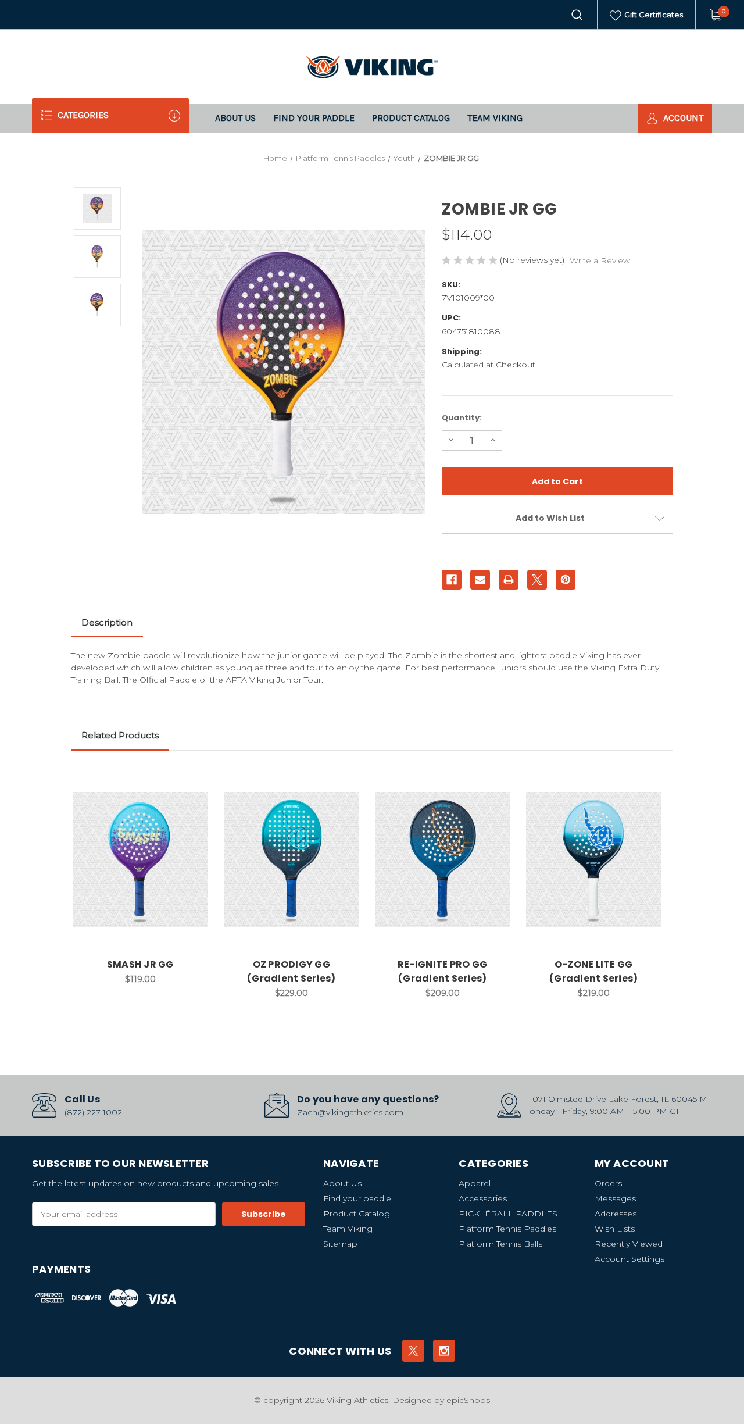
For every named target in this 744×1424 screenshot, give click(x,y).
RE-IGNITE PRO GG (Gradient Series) (442, 971)
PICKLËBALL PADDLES (508, 1213)
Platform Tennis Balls (500, 1244)
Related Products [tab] (120, 735)
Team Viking (495, 117)
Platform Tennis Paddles (507, 1228)
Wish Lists (615, 1228)
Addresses (615, 1213)
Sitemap (340, 1244)
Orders (608, 1183)
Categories (82, 114)
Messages (615, 1198)
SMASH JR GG (140, 964)
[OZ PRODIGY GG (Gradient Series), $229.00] (291, 859)
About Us (235, 117)
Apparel (475, 1183)
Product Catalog (411, 117)
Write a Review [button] (600, 260)
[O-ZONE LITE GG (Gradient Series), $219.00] (593, 859)
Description (107, 622)
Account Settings (629, 1259)
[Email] (480, 580)
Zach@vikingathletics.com (350, 1112)
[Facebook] (452, 580)
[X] (537, 580)
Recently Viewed (629, 1244)
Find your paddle (314, 117)
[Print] (508, 580)
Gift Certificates (653, 14)
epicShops (468, 1400)
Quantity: (462, 417)
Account (682, 117)
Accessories (483, 1198)
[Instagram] (444, 1351)
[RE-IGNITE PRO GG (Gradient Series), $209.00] (442, 859)
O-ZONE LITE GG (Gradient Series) (593, 971)
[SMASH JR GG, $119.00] (140, 859)
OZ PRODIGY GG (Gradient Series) (291, 971)
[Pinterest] (565, 580)
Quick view (192, 780)
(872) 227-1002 (93, 1112)
